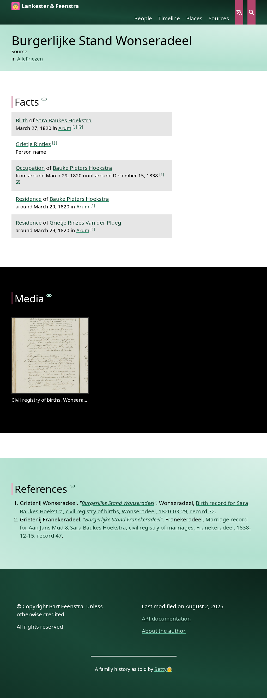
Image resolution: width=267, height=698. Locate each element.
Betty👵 (163, 669)
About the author (164, 630)
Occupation (30, 167)
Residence (29, 198)
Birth (22, 120)
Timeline (169, 18)
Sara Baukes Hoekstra (64, 120)
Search (251, 12)
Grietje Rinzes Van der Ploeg (85, 222)
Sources (219, 18)
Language (239, 12)
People (143, 18)
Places (194, 18)
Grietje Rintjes (33, 144)
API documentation (166, 618)
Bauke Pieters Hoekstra (82, 167)
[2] (80, 126)
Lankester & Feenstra (50, 6)
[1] (74, 126)
